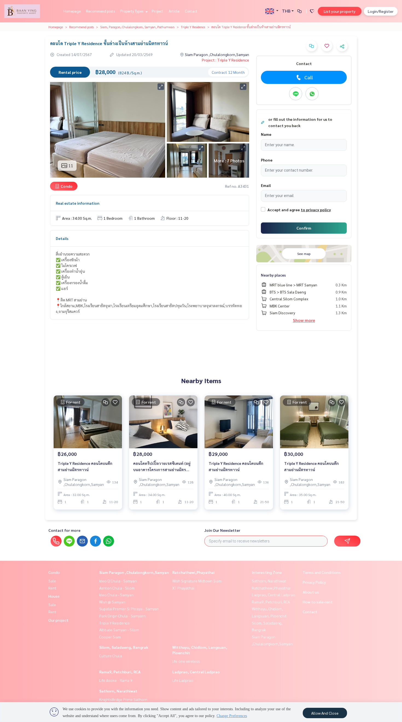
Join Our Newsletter (222, 530)
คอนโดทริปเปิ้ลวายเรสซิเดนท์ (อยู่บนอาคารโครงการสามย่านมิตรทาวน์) (162, 466)
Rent (52, 587)
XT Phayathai (183, 587)
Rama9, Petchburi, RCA (120, 671)
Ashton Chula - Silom (117, 587)
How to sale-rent (318, 601)
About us (311, 591)
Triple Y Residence (193, 27)
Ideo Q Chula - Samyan (118, 580)
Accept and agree (283, 209)
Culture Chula (110, 655)
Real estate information (77, 203)
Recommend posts (100, 11)
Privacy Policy (314, 582)
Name (266, 134)
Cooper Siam (110, 636)
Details (62, 238)
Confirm (303, 227)
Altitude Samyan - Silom (119, 629)
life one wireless (186, 661)
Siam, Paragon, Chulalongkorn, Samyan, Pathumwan (137, 27)
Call (308, 77)
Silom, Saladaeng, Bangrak (123, 647)
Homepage (72, 11)
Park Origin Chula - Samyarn (122, 615)
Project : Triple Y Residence (225, 59)
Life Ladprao (182, 680)
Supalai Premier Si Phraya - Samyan (129, 608)
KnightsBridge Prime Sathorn (123, 699)
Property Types (132, 11)
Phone (266, 159)
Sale (52, 580)
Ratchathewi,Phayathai (193, 572)
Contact (191, 11)
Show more (304, 320)
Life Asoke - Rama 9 (115, 680)
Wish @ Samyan (112, 601)
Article (174, 11)
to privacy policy (316, 209)
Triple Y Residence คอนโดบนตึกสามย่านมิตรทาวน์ (85, 466)
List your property (340, 11)
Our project (58, 620)
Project (157, 11)
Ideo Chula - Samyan (116, 594)
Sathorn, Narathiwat (118, 690)
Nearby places (273, 274)
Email (266, 185)
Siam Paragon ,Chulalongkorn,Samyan (134, 572)
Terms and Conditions (322, 572)
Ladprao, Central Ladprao (196, 671)
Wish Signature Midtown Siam (197, 580)
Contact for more (64, 530)
